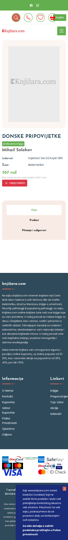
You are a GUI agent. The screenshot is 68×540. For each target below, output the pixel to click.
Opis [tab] (34, 210)
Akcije (54, 408)
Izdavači (55, 414)
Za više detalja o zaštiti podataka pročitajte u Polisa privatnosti (42, 530)
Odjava (7, 435)
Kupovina (8, 402)
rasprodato (17, 183)
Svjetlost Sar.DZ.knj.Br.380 (45, 158)
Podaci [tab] (34, 220)
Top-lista (56, 402)
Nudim (59, 17)
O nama (7, 391)
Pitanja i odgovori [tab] (34, 230)
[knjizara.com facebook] (31, 5)
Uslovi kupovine (8, 410)
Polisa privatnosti (9, 420)
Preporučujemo (58, 396)
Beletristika (36, 165)
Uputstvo (8, 429)
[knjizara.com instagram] (37, 5)
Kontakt (7, 396)
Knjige (54, 391)
